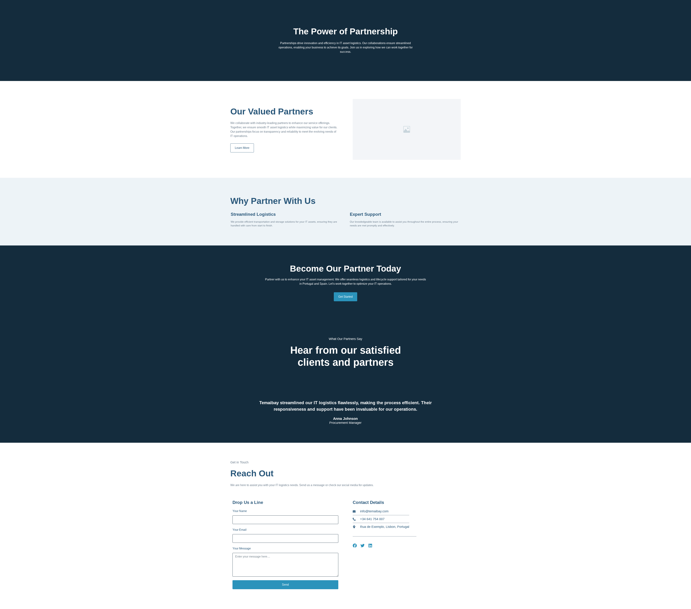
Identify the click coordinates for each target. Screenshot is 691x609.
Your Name (239, 511)
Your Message (241, 548)
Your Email (239, 529)
